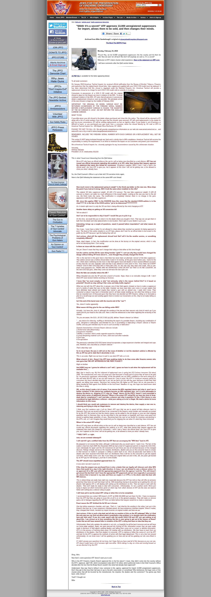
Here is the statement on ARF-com (146, 60)
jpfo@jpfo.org (105, 595)
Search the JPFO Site (144, 3)
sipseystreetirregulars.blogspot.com (134, 39)
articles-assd (86, 22)
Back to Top (116, 587)
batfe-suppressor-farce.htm (100, 22)
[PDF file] (57, 118)
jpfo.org (78, 22)
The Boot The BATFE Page (116, 43)
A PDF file (76, 76)
